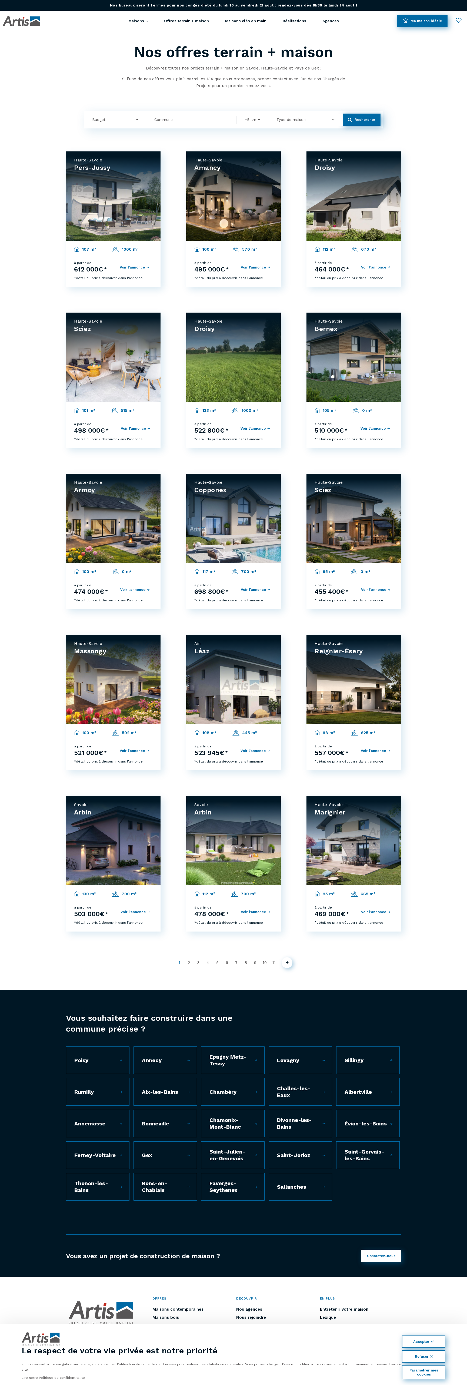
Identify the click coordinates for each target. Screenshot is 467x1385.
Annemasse (89, 1123)
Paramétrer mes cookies (423, 1372)
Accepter (421, 1342)
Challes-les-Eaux (294, 1091)
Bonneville (155, 1123)
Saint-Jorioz (293, 1155)
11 (274, 962)
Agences (330, 21)
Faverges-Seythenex (223, 1186)
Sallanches (291, 1187)
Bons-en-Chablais (154, 1186)
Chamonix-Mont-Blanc (225, 1123)
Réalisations (294, 21)
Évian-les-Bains (366, 1123)
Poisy (81, 1060)
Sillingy (354, 1060)
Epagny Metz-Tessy (227, 1060)
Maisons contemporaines (178, 1309)
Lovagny (288, 1060)
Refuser (422, 1356)
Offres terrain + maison (186, 21)
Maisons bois (165, 1317)
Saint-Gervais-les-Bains (364, 1155)
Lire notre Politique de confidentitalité (53, 1378)
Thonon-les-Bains (91, 1186)
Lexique (328, 1317)
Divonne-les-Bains (294, 1123)
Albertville (358, 1092)
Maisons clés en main (245, 21)
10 (265, 962)
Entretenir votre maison (344, 1309)
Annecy (152, 1060)
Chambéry (222, 1092)
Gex (147, 1155)
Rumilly (84, 1092)
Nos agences (249, 1309)
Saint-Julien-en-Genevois (227, 1155)
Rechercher (365, 120)
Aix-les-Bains (160, 1092)
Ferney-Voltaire (95, 1155)
